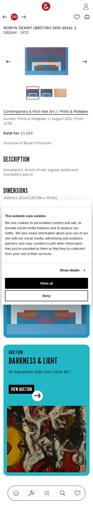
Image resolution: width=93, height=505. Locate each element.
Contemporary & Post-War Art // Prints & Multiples (45, 111)
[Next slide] (84, 62)
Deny (46, 296)
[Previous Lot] (5, 17)
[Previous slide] (8, 62)
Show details (70, 270)
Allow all (46, 283)
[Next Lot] (23, 17)
